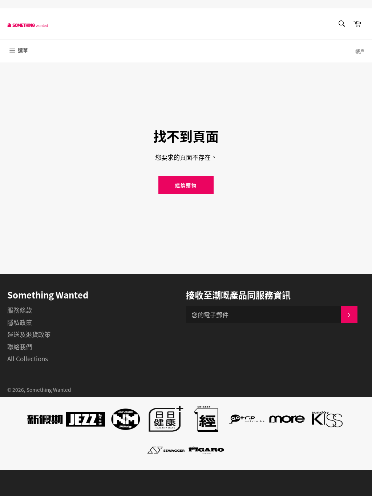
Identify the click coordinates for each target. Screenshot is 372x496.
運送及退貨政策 (28, 334)
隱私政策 (19, 322)
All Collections (27, 358)
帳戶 (360, 51)
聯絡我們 (19, 346)
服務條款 (19, 309)
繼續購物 (186, 185)
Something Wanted (49, 389)
